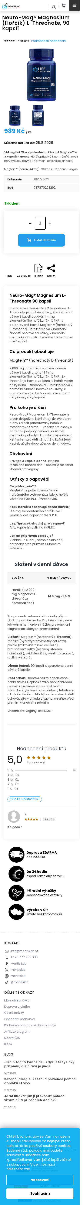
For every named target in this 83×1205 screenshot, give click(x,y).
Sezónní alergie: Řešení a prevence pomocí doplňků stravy (40, 1081)
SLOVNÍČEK (12, 1038)
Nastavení (40, 1179)
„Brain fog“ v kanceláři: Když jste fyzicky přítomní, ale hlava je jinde (39, 1064)
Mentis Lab (18, 963)
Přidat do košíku (45, 240)
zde (27, 1169)
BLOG (8, 1044)
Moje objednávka (16, 1000)
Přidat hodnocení (25, 799)
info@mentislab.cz (24, 951)
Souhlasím (40, 1193)
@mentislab (20, 982)
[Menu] (75, 5)
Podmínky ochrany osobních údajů (30, 1025)
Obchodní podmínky (19, 1019)
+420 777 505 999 (24, 957)
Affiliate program (17, 1031)
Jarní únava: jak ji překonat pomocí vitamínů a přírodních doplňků (35, 1098)
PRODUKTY (41, 179)
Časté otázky (14, 1013)
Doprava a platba (17, 1006)
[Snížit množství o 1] (30, 223)
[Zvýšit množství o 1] (50, 223)
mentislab (18, 970)
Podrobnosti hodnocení (48, 41)
